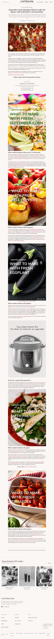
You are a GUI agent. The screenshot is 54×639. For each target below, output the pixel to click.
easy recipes (13, 550)
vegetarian (44, 550)
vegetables (40, 550)
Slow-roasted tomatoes (16, 72)
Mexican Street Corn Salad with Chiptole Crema (19, 163)
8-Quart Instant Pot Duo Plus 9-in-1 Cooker (34, 382)
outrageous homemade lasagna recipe (23, 316)
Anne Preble (16, 74)
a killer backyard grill (18, 155)
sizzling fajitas (35, 230)
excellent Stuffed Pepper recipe (39, 236)
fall (15, 550)
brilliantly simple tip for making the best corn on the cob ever (26, 158)
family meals (19, 550)
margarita (24, 165)
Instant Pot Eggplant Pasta (23, 301)
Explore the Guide (28, 89)
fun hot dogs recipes (16, 167)
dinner (9, 550)
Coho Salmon (40, 458)
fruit (22, 550)
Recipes (30, 7)
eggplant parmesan (12, 306)
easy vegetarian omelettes (29, 232)
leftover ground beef (37, 239)
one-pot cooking (27, 385)
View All (50, 563)
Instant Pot (23, 314)
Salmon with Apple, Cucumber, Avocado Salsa (17, 456)
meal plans (24, 550)
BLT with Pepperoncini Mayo (34, 533)
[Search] (3, 2)
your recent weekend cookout (18, 240)
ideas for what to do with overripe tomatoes (20, 541)
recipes (33, 550)
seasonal (36, 550)
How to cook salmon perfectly (31, 466)
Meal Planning (25, 7)
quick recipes (29, 550)
